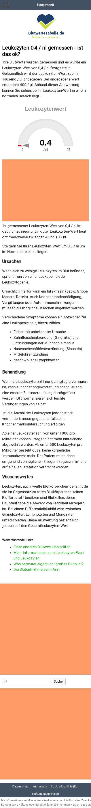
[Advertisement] (45, 190)
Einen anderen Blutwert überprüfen (41, 547)
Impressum (40, 786)
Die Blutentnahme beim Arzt (36, 569)
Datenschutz (20, 786)
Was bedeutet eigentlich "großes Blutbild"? (48, 564)
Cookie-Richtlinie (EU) (65, 786)
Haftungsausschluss (45, 793)
